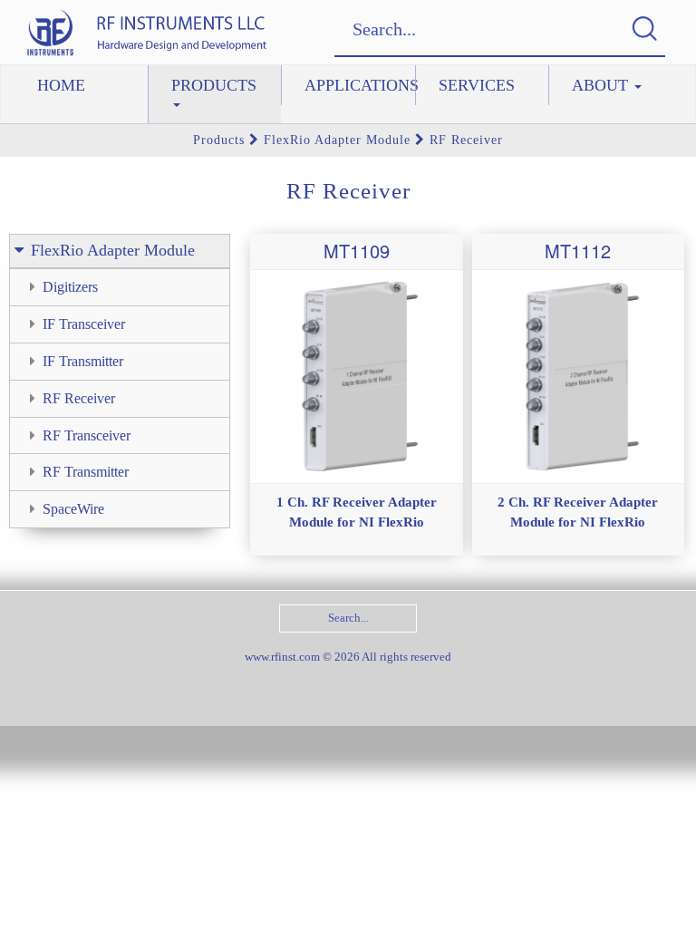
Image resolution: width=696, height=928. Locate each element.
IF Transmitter (83, 361)
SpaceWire (73, 509)
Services (477, 85)
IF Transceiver (84, 324)
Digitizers (70, 287)
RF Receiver (464, 140)
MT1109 (357, 250)
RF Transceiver (86, 435)
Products (213, 85)
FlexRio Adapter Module (337, 140)
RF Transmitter (86, 471)
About (602, 85)
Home (61, 85)
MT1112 (578, 250)
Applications (359, 85)
